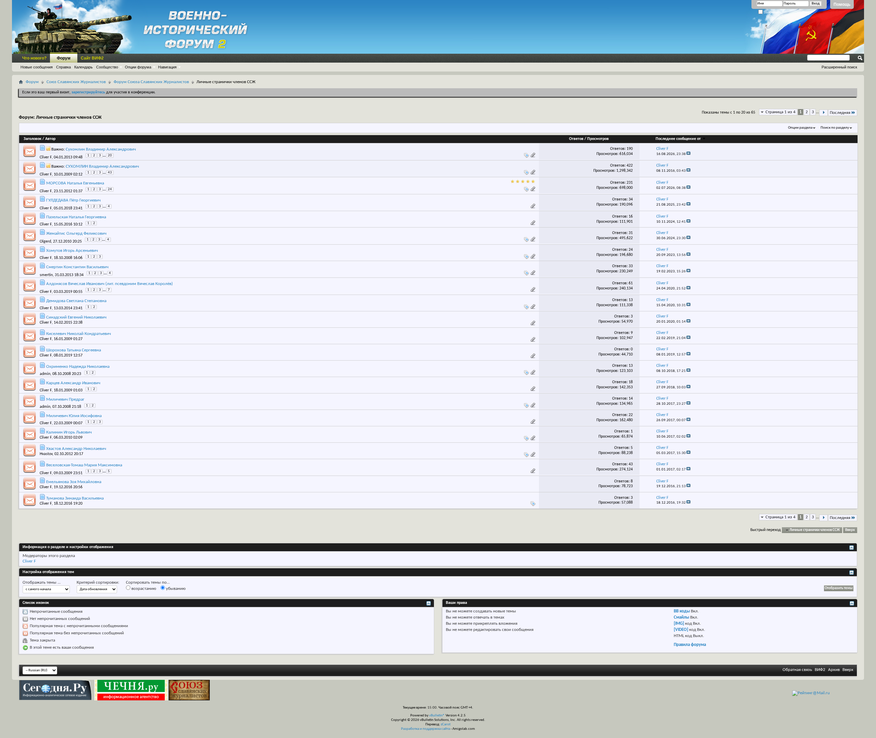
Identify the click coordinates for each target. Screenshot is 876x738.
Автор (50, 139)
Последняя (840, 113)
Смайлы (681, 617)
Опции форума (138, 67)
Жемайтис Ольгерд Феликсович (76, 233)
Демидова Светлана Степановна (76, 301)
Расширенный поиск (839, 67)
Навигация (167, 67)
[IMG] (679, 623)
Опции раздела (800, 128)
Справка (63, 67)
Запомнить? (773, 12)
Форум (63, 58)
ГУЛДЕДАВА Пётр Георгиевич (73, 200)
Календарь (83, 67)
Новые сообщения (37, 67)
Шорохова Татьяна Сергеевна (73, 350)
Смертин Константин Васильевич (77, 267)
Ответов (576, 139)
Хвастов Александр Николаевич (76, 448)
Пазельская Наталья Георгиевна (76, 217)
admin (45, 374)
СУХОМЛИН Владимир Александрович (102, 166)
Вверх (850, 530)
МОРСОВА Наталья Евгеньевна (75, 183)
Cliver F (46, 157)
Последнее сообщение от (678, 139)
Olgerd (45, 241)
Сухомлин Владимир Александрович (101, 149)
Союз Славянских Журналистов (76, 82)
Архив (834, 670)
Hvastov (46, 454)
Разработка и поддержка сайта (425, 729)
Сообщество (107, 67)
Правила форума (690, 645)
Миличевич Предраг (65, 399)
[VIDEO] (681, 629)
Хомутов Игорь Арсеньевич (72, 250)
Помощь (842, 4)
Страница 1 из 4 (780, 112)
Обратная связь (797, 670)
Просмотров (598, 139)
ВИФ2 (820, 670)
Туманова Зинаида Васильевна (75, 498)
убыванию (175, 588)
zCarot (446, 724)
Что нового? (34, 58)
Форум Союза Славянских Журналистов (151, 82)
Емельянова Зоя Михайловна (73, 482)
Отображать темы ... (42, 582)
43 (110, 172)
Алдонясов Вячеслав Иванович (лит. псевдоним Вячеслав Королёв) (109, 284)
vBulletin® (437, 715)
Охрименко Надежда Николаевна (78, 366)
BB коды (682, 611)
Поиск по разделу (835, 128)
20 (110, 155)
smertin (46, 275)
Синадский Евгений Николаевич (76, 317)
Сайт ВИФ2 (92, 58)
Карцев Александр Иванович (73, 383)
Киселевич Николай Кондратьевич (78, 334)
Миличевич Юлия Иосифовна (74, 416)
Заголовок (32, 139)
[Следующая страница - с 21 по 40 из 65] (823, 112)
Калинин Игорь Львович (69, 432)
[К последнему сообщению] (688, 154)
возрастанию (143, 588)
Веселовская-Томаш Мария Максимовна (84, 465)
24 (110, 189)
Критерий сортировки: (98, 582)
